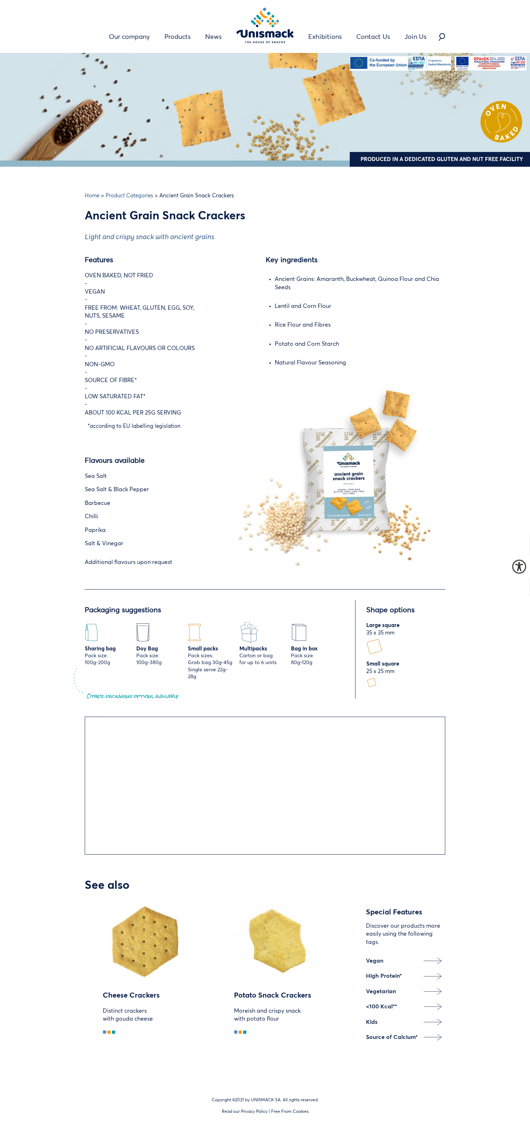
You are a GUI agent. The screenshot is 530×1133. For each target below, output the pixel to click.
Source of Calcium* (392, 1037)
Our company (129, 37)
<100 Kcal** (381, 1006)
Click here (175, 805)
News (213, 37)
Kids (371, 1022)
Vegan (374, 961)
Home (92, 195)
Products (177, 37)
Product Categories (129, 195)
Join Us (416, 37)
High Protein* (384, 976)
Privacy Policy (254, 1112)
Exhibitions (325, 37)
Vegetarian (381, 991)
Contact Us (373, 37)
